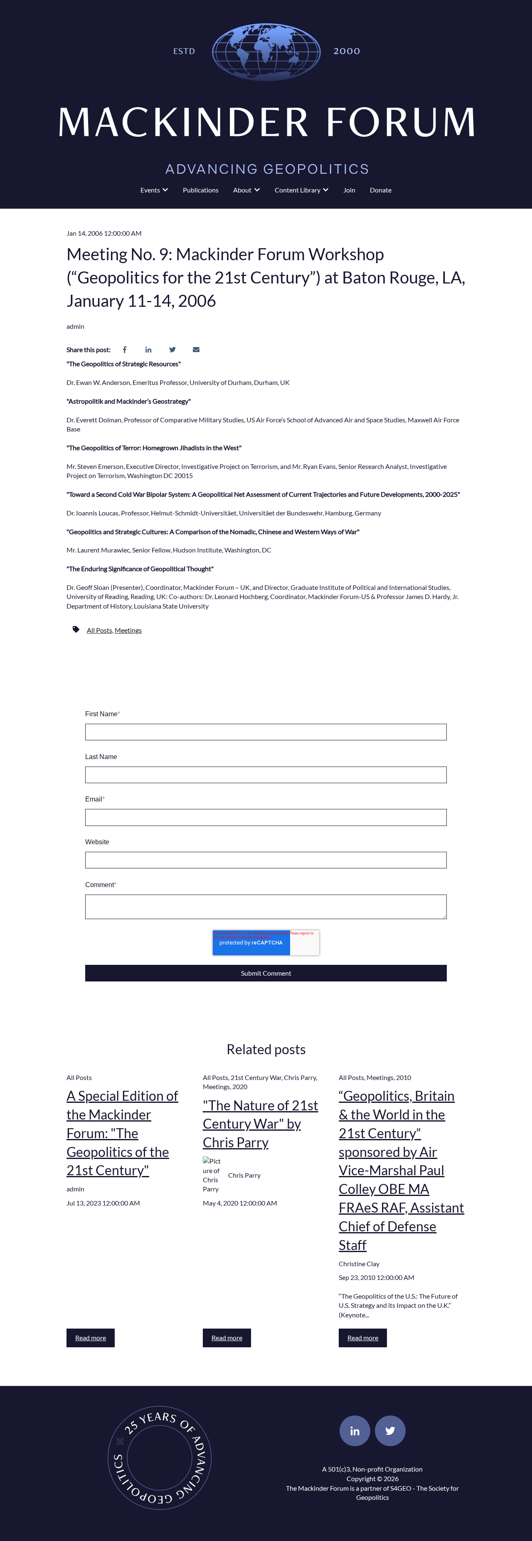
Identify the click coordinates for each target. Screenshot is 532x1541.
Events (150, 190)
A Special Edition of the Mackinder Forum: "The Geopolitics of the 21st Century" (122, 1132)
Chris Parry (300, 1077)
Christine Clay (359, 1263)
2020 (239, 1086)
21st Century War (256, 1077)
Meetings (128, 630)
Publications (201, 190)
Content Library (297, 190)
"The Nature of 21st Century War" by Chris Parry (260, 1124)
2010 (403, 1077)
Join (349, 190)
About (242, 190)
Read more (90, 1337)
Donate (381, 190)
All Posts (99, 630)
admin (75, 326)
